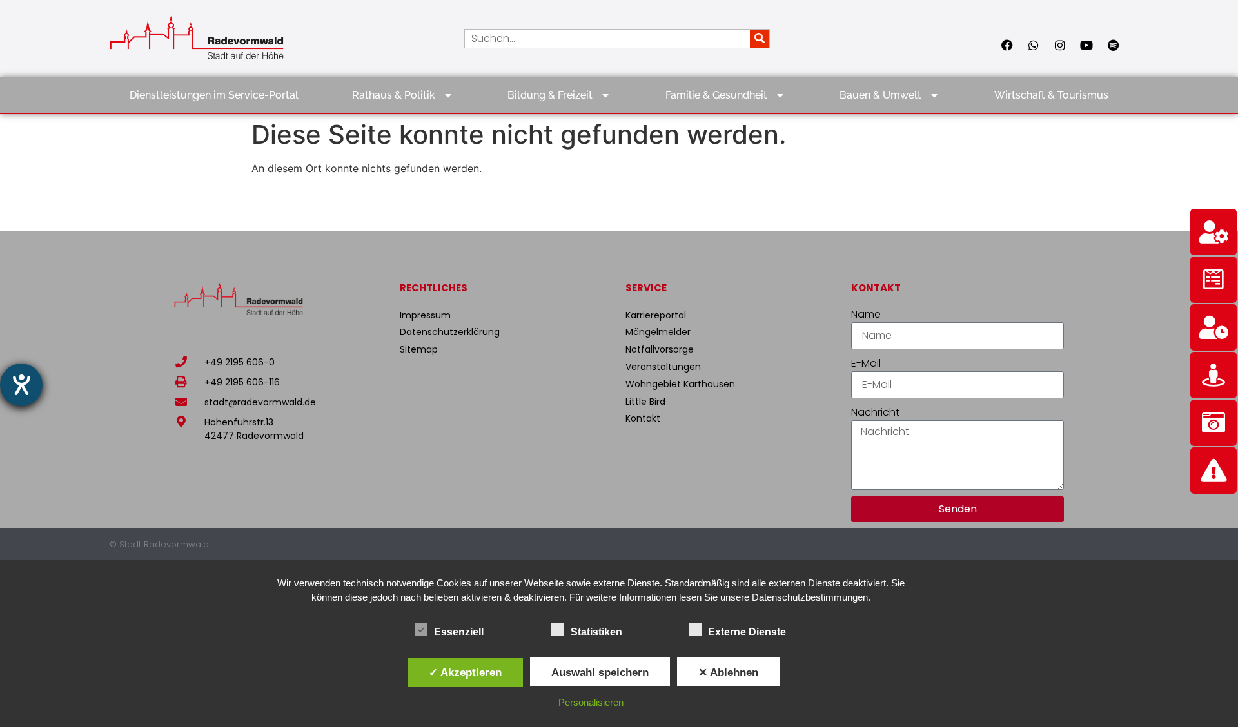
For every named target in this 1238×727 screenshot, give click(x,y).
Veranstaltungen (663, 366)
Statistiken (596, 631)
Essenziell (459, 631)
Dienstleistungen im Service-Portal (214, 95)
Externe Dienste (747, 631)
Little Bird (645, 401)
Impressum (425, 315)
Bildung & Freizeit (550, 95)
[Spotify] (1113, 45)
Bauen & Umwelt (880, 95)
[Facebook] (1007, 45)
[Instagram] (1060, 45)
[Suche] (759, 39)
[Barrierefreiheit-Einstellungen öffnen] (21, 384)
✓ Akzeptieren (465, 672)
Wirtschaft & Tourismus (1051, 95)
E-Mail (866, 363)
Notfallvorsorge (659, 349)
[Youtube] (1086, 45)
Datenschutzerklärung (450, 331)
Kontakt (642, 418)
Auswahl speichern (600, 672)
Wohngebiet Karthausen (680, 384)
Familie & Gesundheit (716, 95)
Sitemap (419, 349)
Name (866, 314)
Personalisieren (591, 702)
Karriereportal (655, 315)
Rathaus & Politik (393, 95)
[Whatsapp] (1033, 45)
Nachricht (875, 412)
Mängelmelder (658, 331)
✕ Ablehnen (728, 672)
